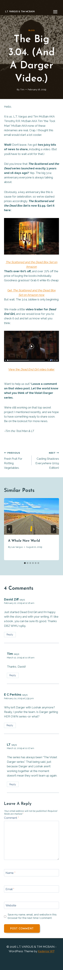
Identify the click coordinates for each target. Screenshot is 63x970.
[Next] (53, 529)
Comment (11, 817)
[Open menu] (56, 11)
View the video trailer (31, 369)
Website (11, 905)
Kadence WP (46, 951)
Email (10, 889)
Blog (31, 30)
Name (10, 873)
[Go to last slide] (9, 529)
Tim (22, 89)
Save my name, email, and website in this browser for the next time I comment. (32, 916)
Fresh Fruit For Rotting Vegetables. (13, 460)
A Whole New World (24, 541)
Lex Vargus (17, 547)
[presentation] (31, 516)
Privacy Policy (50, 961)
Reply (10, 634)
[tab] (25, 563)
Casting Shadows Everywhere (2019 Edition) (47, 460)
